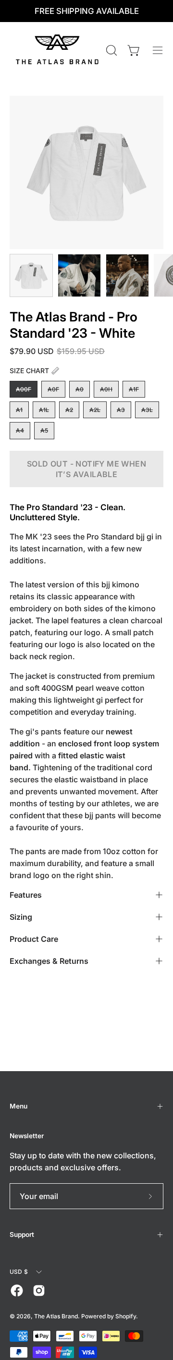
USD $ (19, 1271)
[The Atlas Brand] (57, 50)
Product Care (34, 939)
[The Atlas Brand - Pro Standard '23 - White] (31, 275)
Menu (18, 1106)
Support (22, 1234)
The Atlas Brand (56, 1316)
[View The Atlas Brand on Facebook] (17, 1290)
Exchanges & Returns (49, 961)
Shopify (125, 1316)
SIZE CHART (29, 370)
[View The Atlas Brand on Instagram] (39, 1290)
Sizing (21, 917)
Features (26, 895)
